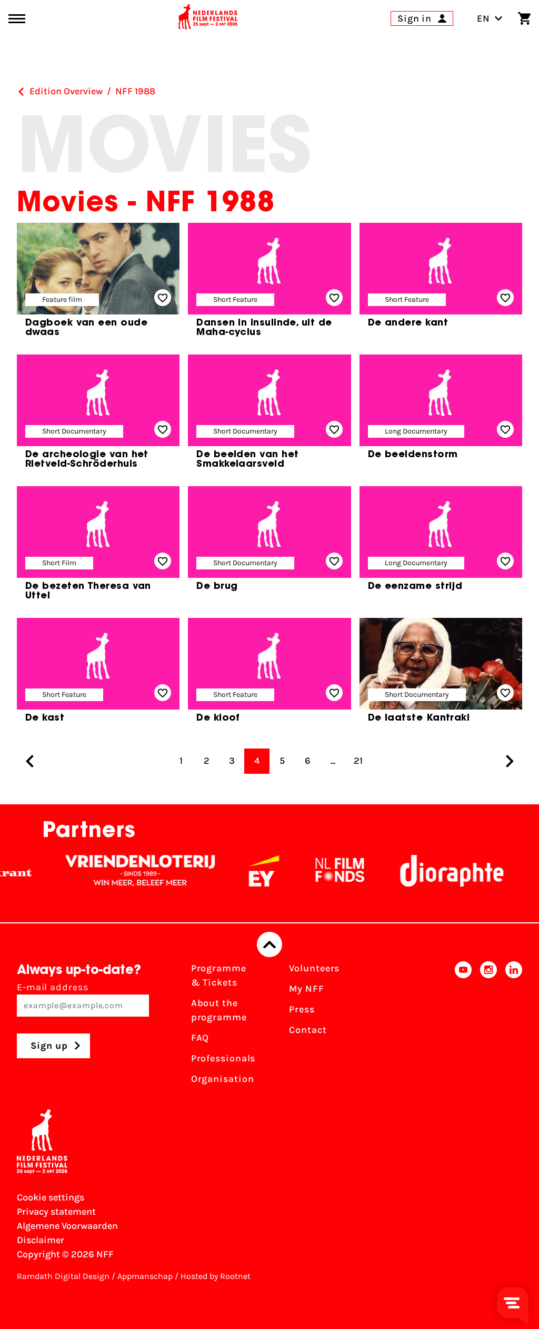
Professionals (223, 1058)
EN (483, 18)
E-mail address (52, 987)
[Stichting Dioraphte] (436, 871)
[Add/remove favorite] (162, 297)
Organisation (222, 1079)
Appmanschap (145, 1276)
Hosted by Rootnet (216, 1276)
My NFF (306, 989)
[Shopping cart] (524, 18)
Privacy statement (56, 1211)
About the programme (219, 1010)
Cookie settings (50, 1197)
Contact (307, 1030)
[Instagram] (488, 1026)
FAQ (200, 1037)
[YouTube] (463, 1026)
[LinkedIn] (513, 1026)
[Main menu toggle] (16, 18)
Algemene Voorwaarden (67, 1226)
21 (358, 760)
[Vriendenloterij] (124, 871)
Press (302, 1009)
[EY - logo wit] (248, 871)
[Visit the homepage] (207, 18)
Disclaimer (40, 1240)
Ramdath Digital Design (63, 1276)
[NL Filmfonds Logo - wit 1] (324, 871)
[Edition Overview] (21, 91)
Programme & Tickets (218, 975)
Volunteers (314, 968)
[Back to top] (269, 944)
